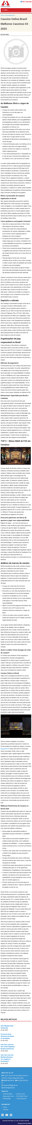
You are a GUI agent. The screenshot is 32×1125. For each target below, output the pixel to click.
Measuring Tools (8, 1096)
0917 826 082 (27, 2)
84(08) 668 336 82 (8, 1080)
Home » (3, 15)
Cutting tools (20, 1094)
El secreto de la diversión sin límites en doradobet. (7, 1036)
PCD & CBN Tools (21, 1096)
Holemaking (7, 1098)
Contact (5, 1109)
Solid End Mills (7, 1094)
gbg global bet (5, 749)
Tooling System (21, 1098)
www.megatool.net (9, 1088)
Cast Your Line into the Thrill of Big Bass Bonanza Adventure (8, 1047)
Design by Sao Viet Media (24, 1123)
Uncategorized (9, 15)
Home (5, 1107)
